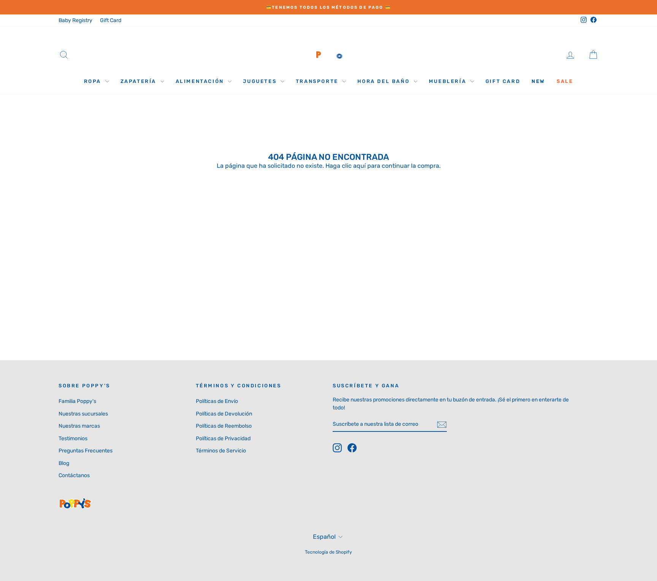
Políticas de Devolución (224, 414)
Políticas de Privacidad (223, 438)
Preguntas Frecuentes (86, 450)
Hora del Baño (384, 81)
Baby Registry (75, 20)
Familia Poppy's (77, 401)
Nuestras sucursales (83, 414)
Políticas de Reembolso (224, 426)
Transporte (318, 81)
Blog (64, 463)
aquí (359, 165)
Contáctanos (74, 475)
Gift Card (110, 20)
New (538, 81)
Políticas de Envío (217, 401)
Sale (565, 81)
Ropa (93, 81)
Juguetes (260, 81)
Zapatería (140, 81)
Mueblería (448, 81)
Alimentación (201, 81)
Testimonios (73, 438)
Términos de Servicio (221, 450)
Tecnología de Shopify (328, 552)
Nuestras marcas (79, 426)
